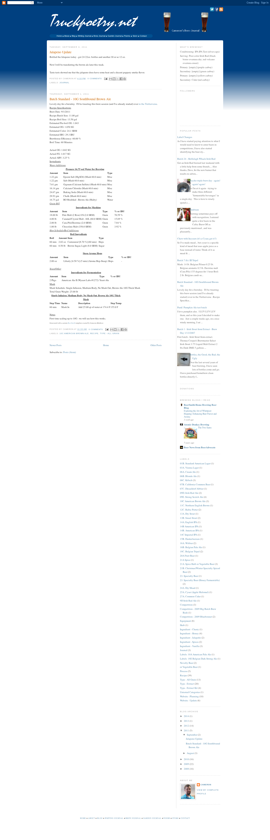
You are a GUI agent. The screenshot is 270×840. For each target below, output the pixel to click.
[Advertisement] (135, 832)
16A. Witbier (186, 543)
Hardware (194, 209)
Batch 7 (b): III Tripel (187, 260)
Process (183, 671)
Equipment (185, 620)
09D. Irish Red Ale (189, 492)
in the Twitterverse (148, 104)
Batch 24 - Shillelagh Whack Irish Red (196, 158)
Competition (186, 604)
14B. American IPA (189, 530)
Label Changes (184, 137)
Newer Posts (56, 345)
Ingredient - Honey (189, 633)
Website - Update (188, 700)
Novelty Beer (186, 662)
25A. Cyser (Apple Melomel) (194, 592)
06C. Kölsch (186, 480)
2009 (187, 764)
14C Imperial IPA (188, 534)
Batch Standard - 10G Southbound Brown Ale (80, 99)
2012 (187, 725)
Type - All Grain (109, 333)
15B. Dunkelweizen (190, 539)
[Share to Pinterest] (124, 79)
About (66, 36)
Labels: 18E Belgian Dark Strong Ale (198, 658)
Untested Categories (190, 692)
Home (59, 36)
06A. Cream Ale (188, 472)
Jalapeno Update (60, 52)
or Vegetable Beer (189, 667)
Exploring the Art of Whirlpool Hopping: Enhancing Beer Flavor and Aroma (200, 413)
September (192, 734)
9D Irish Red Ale (188, 600)
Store (135, 36)
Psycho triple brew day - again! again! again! (205, 182)
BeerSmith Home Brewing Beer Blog (200, 406)
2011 (187, 730)
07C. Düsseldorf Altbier (192, 488)
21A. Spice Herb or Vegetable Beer (197, 564)
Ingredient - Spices (189, 641)
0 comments (95, 79)
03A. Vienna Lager (189, 467)
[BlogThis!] (114, 79)
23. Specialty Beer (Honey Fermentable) (200, 580)
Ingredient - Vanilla (189, 646)
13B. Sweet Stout (188, 518)
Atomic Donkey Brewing (196, 424)
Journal (64, 83)
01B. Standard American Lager (195, 463)
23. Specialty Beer (189, 576)
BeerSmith (71, 323)
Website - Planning (189, 696)
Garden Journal (115, 36)
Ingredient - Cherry (189, 629)
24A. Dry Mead (187, 588)
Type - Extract (187, 683)
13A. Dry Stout (187, 513)
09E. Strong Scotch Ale (191, 497)
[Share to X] (117, 79)
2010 (187, 759)
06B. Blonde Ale (188, 476)
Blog (73, 36)
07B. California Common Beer (195, 484)
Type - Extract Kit (189, 688)
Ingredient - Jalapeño (190, 637)
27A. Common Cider (190, 596)
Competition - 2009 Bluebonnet (196, 616)
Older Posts (156, 345)
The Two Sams (205, 427)
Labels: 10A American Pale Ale (195, 654)
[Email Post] (105, 79)
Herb (182, 625)
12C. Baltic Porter (189, 509)
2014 (187, 716)
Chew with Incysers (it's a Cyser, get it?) (196, 238)
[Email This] (110, 79)
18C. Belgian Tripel (190, 551)
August (191, 753)
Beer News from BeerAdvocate (199, 447)
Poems (127, 36)
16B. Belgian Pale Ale (191, 547)
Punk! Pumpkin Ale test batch (192, 307)
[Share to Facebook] (121, 79)
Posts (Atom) (69, 352)
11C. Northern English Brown (195, 505)
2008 (187, 768)
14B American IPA (189, 526)
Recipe (94, 333)
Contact (143, 36)
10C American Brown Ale (74, 333)
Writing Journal (84, 36)
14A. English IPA (188, 522)
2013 (187, 720)
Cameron (206, 785)
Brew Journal (99, 36)
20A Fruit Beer (187, 555)
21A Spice (185, 560)
